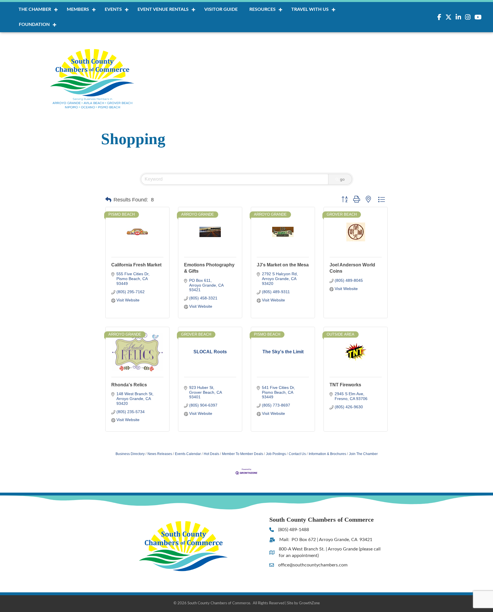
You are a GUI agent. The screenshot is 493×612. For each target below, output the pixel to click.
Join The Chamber (363, 454)
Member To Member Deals (242, 454)
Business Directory (130, 454)
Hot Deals (211, 454)
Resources (262, 9)
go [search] (342, 179)
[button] (108, 199)
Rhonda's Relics (129, 384)
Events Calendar (188, 454)
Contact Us (297, 454)
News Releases (160, 454)
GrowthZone (309, 603)
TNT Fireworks (345, 384)
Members (78, 9)
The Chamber (35, 9)
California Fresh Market (136, 264)
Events (113, 9)
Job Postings (276, 454)
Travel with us (310, 9)
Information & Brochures (327, 454)
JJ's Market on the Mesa (283, 264)
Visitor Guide (221, 9)
